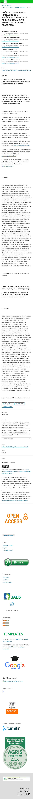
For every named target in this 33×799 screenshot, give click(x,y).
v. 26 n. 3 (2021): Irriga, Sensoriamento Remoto (13, 7)
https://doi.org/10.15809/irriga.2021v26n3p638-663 (16, 70)
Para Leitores (6, 577)
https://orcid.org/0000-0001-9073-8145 (10, 47)
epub (11, 404)
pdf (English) (20, 404)
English (5, 548)
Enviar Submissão (8, 535)
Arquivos (9, 5)
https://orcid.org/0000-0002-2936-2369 (10, 63)
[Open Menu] (1, 1)
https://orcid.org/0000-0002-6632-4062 (10, 41)
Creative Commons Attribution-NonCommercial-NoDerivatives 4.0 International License (16, 471)
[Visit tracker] (3, 692)
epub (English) (8, 406)
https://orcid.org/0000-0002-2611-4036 (10, 57)
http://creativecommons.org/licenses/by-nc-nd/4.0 (15, 500)
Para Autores (6, 580)
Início (3, 5)
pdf (5, 404)
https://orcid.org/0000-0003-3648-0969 (10, 35)
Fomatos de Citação (8, 438)
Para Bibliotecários (7, 582)
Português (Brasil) (8, 550)
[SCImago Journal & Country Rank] (13, 681)
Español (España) (7, 545)
